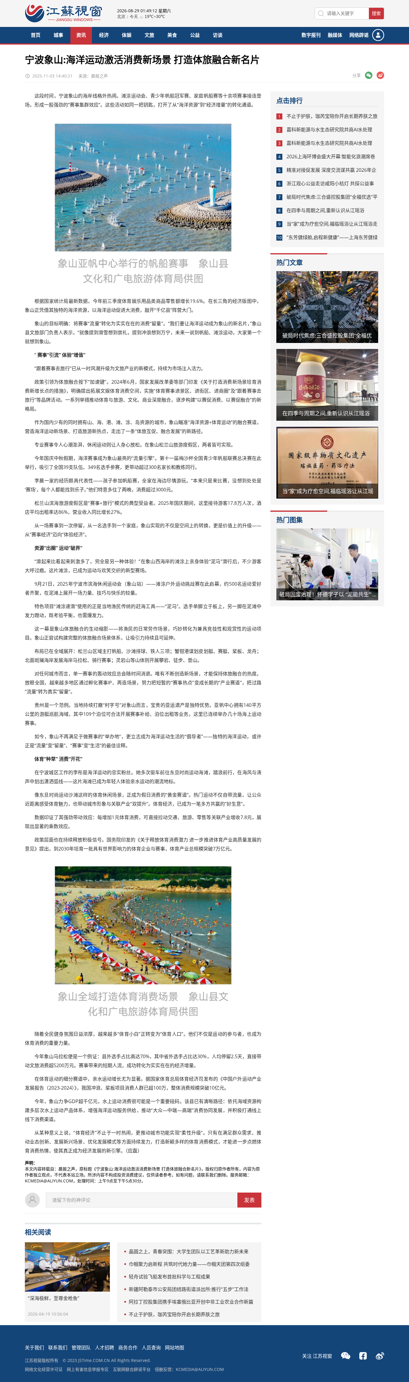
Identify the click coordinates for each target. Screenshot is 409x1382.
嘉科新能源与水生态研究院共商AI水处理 (329, 129)
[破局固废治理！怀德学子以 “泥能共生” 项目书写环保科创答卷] (327, 564)
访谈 (217, 35)
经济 (104, 35)
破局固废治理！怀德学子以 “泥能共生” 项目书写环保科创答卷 (331, 594)
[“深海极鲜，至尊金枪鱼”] (67, 1267)
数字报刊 (311, 35)
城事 (58, 35)
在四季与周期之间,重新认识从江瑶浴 (325, 210)
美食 (172, 35)
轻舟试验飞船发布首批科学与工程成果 (169, 1276)
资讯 (81, 35)
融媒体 (335, 35)
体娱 (126, 35)
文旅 (149, 35)
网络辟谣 (359, 35)
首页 (35, 35)
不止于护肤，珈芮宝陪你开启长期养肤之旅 (174, 1314)
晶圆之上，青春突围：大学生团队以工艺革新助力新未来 (189, 1251)
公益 (195, 35)
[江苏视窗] (63, 21)
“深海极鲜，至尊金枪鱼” (53, 1298)
